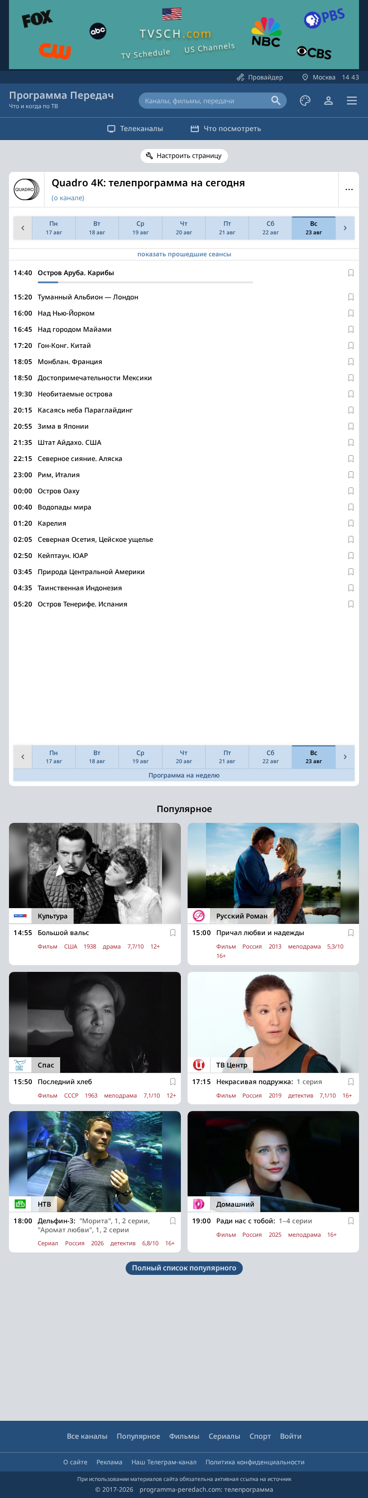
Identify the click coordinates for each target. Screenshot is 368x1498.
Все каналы (87, 1436)
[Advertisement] (184, 679)
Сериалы (225, 1436)
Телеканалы (141, 128)
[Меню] (352, 100)
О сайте (75, 1462)
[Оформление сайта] (305, 100)
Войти (291, 1436)
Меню (349, 189)
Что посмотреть (232, 128)
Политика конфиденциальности (255, 1462)
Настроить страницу (189, 155)
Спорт (260, 1436)
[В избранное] (351, 273)
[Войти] (328, 100)
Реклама (109, 1462)
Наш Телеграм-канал (164, 1462)
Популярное (138, 1436)
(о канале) (68, 197)
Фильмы (184, 1436)
